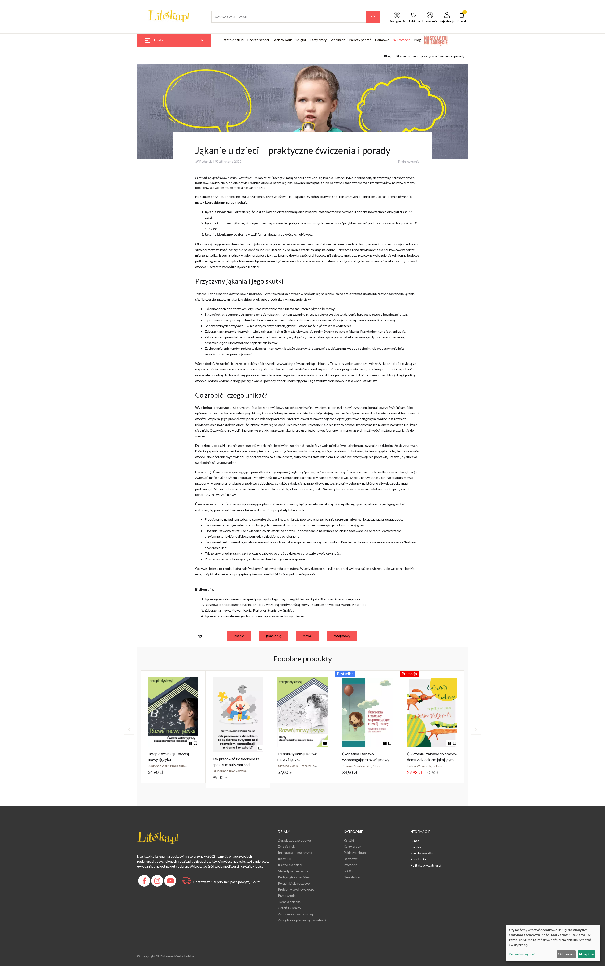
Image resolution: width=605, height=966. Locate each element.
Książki (301, 40)
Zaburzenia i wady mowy (296, 914)
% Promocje (402, 40)
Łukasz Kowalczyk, (446, 766)
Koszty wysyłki (422, 853)
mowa (307, 636)
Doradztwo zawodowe (294, 840)
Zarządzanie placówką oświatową (302, 920)
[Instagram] (157, 882)
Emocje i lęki (286, 846)
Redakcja (205, 161)
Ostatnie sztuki (232, 40)
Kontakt (417, 847)
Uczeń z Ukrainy (289, 908)
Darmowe (382, 40)
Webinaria (337, 40)
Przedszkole (287, 896)
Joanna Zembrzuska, (357, 766)
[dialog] (553, 943)
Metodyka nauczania (293, 871)
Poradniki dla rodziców (294, 883)
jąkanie (239, 636)
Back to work (282, 40)
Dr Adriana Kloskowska (230, 771)
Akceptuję (586, 954)
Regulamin (418, 859)
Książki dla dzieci (290, 865)
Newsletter (352, 877)
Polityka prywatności (426, 865)
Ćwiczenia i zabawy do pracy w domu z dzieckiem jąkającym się (432, 759)
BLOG (348, 871)
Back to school (258, 40)
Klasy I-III (285, 859)
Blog (417, 40)
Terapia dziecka (289, 902)
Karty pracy (318, 40)
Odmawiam (566, 954)
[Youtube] (170, 882)
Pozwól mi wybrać (522, 954)
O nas (415, 841)
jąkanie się (273, 636)
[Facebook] (144, 882)
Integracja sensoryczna (295, 853)
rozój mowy (342, 636)
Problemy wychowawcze (296, 889)
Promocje (351, 865)
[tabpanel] (173, 727)
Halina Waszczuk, (419, 766)
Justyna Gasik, (159, 766)
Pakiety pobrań (360, 40)
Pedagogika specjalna (294, 877)
